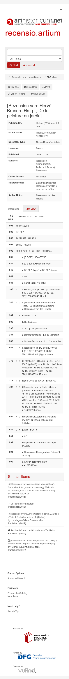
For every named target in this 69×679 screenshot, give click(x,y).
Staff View (31, 208)
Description (14, 208)
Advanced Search (16, 578)
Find (15, 65)
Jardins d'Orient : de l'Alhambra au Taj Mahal (33, 530)
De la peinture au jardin (47, 187)
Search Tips (14, 611)
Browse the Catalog (17, 593)
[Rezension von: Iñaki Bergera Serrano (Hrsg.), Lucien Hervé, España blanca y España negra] (32, 542)
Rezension (41, 170)
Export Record (18, 93)
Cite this (14, 86)
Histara (39, 123)
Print (47, 86)
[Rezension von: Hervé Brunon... (27, 77)
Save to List (39, 93)
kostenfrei (41, 176)
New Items (13, 596)
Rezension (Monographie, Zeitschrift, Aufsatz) (45, 163)
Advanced (29, 65)
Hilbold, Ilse (42, 132)
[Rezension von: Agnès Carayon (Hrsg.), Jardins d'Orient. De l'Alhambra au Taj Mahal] (33, 515)
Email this (32, 86)
